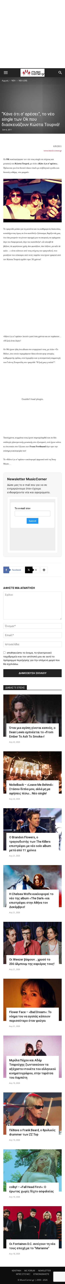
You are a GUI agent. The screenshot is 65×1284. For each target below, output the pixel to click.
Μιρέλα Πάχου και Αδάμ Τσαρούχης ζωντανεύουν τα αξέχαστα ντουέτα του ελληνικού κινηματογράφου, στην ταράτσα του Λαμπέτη (32, 1068)
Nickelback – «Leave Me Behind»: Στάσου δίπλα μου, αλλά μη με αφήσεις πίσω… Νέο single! (31, 789)
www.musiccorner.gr (53, 150)
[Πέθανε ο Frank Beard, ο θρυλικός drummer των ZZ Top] (32, 1113)
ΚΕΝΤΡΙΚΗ (16, 1270)
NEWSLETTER (44, 1270)
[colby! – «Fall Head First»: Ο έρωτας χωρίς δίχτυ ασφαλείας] (32, 1170)
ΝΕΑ (14, 80)
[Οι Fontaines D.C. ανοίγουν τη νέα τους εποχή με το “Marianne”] (32, 1227)
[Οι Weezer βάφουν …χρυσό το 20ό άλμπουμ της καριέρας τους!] (32, 943)
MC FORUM (29, 1270)
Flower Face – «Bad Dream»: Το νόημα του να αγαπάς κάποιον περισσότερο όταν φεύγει (30, 1016)
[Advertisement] (32, 34)
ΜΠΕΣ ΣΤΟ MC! (23, 1274)
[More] (44, 570)
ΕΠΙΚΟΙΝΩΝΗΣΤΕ (41, 1274)
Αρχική (5, 80)
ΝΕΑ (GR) (23, 80)
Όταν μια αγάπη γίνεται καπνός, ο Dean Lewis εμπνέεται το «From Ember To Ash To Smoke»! (32, 732)
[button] (5, 72)
